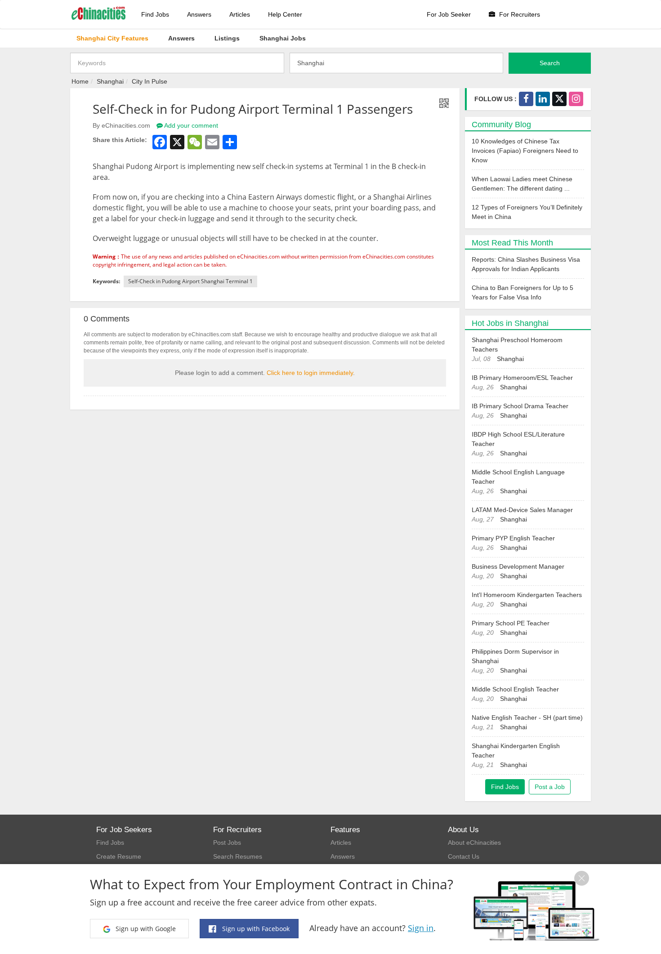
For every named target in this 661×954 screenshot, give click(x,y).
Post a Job (550, 786)
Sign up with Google (145, 928)
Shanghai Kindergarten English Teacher (516, 750)
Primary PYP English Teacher (513, 538)
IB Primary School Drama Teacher (520, 406)
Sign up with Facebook (255, 928)
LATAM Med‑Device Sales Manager (522, 509)
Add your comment (190, 125)
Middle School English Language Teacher (518, 476)
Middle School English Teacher (515, 689)
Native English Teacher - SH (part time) (527, 717)
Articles (239, 14)
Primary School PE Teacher (510, 623)
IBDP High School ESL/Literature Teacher (518, 439)
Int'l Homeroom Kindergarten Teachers (527, 594)
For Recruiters (518, 14)
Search (550, 63)
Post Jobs (227, 842)
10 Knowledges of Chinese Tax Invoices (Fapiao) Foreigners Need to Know (525, 151)
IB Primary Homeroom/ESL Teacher (522, 377)
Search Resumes (237, 856)
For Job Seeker (449, 14)
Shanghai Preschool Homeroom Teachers (517, 344)
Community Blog (501, 124)
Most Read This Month (512, 242)
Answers (199, 14)
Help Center (285, 14)
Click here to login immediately (310, 372)
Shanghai (110, 81)
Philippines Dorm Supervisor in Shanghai (515, 656)
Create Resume (118, 856)
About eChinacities (474, 842)
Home (80, 81)
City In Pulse (149, 81)
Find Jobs (155, 14)
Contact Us (463, 856)
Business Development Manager (518, 566)
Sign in (420, 928)
